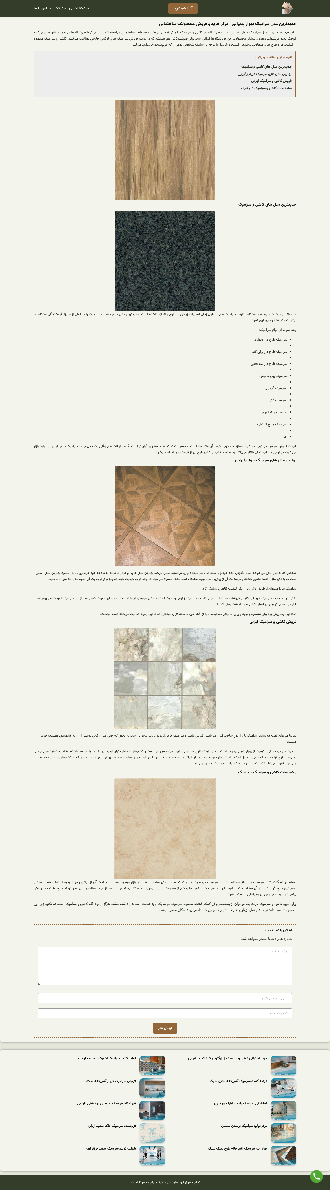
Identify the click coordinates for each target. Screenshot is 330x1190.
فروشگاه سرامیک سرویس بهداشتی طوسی (106, 1103)
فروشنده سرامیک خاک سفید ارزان (112, 1126)
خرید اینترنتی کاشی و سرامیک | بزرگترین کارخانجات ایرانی (227, 1058)
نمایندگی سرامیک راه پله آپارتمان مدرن (240, 1103)
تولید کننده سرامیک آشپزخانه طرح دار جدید (106, 1058)
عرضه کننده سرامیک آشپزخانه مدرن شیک (238, 1081)
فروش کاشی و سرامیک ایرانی (271, 81)
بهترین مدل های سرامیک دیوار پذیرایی (265, 74)
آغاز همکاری (183, 8)
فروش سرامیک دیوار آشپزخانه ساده (111, 1081)
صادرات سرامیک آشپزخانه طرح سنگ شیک (237, 1149)
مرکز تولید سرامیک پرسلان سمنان (244, 1126)
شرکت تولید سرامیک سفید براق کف (111, 1149)
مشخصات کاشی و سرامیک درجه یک (266, 88)
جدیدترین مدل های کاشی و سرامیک (266, 67)
